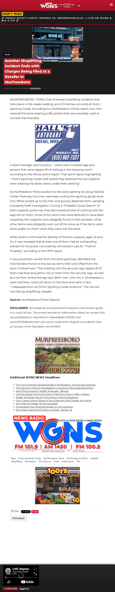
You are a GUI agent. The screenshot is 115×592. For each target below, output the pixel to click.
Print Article (18, 518)
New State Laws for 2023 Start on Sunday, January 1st (44, 410)
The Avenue (45, 461)
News (8, 55)
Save (36, 511)
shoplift (94, 458)
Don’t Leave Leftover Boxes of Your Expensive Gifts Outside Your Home (53, 400)
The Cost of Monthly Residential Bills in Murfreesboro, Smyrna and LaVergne (56, 385)
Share (15, 511)
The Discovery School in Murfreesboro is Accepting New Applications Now (54, 388)
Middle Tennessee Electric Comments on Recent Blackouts (47, 397)
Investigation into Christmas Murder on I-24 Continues (44, 407)
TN (78, 461)
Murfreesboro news (53, 458)
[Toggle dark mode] (78, 5)
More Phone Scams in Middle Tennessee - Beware (42, 391)
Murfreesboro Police (77, 458)
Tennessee (30, 461)
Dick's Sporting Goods (29, 458)
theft (56, 461)
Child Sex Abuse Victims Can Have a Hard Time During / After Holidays (52, 394)
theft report (68, 461)
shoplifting (16, 461)
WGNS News (35, 88)
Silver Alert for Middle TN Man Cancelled (37, 403)
